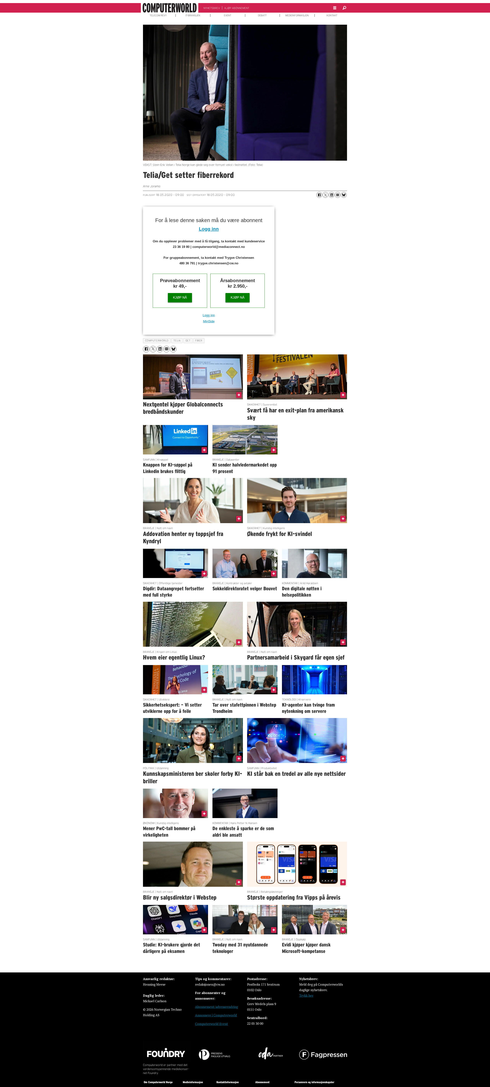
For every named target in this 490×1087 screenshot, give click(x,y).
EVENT (227, 15)
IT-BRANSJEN (192, 15)
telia (177, 340)
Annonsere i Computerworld (216, 1015)
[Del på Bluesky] (344, 195)
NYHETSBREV (211, 8)
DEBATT (262, 15)
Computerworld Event (211, 1024)
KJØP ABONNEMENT (237, 8)
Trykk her (306, 995)
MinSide (209, 321)
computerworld (157, 340)
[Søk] (344, 8)
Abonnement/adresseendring (216, 1007)
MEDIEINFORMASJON (297, 15)
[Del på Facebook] (319, 195)
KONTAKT (332, 15)
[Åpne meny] (334, 8)
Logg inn (209, 228)
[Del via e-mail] (338, 195)
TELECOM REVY (158, 15)
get (188, 340)
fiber (198, 340)
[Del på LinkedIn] (331, 195)
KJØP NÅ (180, 297)
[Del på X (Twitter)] (325, 195)
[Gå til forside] (169, 8)
